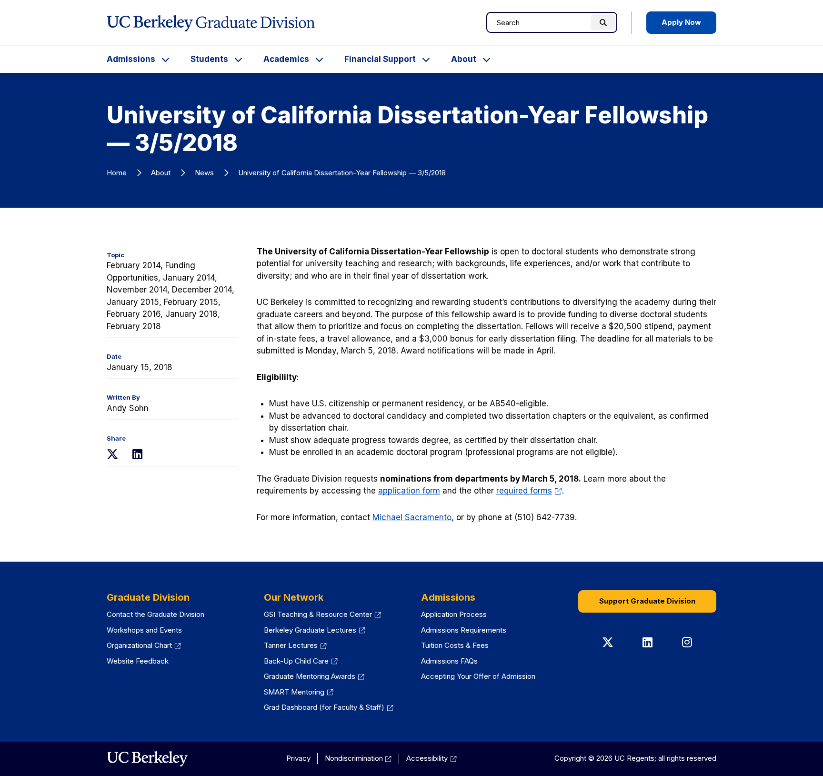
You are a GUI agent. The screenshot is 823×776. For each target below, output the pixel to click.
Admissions (131, 59)
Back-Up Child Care (301, 660)
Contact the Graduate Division (155, 614)
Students (209, 59)
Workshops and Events (144, 630)
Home (117, 172)
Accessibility (431, 758)
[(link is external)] (147, 758)
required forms (529, 490)
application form (409, 490)
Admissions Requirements (463, 630)
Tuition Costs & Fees (455, 645)
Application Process (454, 614)
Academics (286, 59)
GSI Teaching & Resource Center (322, 614)
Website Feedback (138, 660)
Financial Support (380, 59)
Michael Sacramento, (413, 517)
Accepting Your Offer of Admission (478, 676)
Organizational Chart (144, 645)
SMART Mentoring (298, 691)
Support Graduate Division (647, 600)
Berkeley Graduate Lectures (314, 630)
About (463, 59)
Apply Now (681, 22)
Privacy (298, 758)
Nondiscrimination (358, 758)
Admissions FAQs (449, 660)
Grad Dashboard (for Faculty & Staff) (328, 707)
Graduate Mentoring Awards (314, 676)
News (204, 172)
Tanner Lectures (295, 645)
